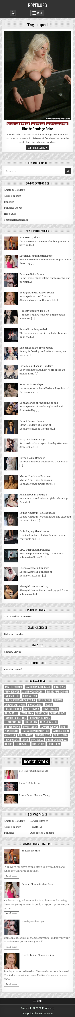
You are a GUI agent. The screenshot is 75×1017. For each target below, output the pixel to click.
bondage (58, 700)
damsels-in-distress (15, 718)
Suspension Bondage (16, 219)
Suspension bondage (56, 739)
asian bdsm (59, 687)
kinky (64, 726)
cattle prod (27, 713)
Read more (11, 876)
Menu (39, 13)
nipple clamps (25, 735)
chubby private (57, 713)
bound (49, 704)
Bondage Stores (59, 123)
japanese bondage (49, 726)
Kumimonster (11, 731)
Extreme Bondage (14, 634)
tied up (8, 744)
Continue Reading (36, 147)
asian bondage (12, 691)
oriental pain (60, 735)
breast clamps (32, 709)
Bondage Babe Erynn (15, 704)
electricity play (13, 722)
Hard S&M (10, 213)
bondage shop (35, 704)
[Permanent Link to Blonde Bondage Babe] (37, 75)
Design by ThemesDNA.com (37, 1013)
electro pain (31, 722)
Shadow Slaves (12, 651)
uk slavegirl (38, 744)
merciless (10, 735)
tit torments (22, 744)
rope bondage (12, 739)
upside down (54, 744)
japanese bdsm (30, 726)
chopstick (41, 713)
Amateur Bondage (20, 123)
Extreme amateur (48, 722)
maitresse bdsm (61, 731)
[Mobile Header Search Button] (13, 13)
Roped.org (37, 5)
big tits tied (44, 700)
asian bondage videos (33, 691)
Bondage (39, 123)
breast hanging (50, 709)
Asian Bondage (12, 196)
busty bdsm (11, 713)
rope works (37, 739)
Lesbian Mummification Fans (35, 731)
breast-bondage (13, 709)
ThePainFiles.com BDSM (18, 616)
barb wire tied (12, 696)
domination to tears (39, 718)
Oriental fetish (43, 735)
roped (25, 739)
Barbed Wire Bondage (57, 691)
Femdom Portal (13, 669)
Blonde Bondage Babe (37, 129)
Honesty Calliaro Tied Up (31, 801)
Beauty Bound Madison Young (20, 700)
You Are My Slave (31, 850)
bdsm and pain (30, 696)
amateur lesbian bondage (38, 687)
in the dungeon (12, 726)
